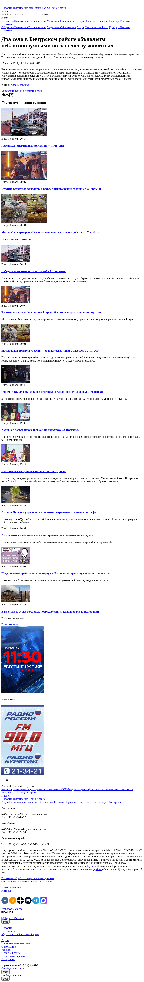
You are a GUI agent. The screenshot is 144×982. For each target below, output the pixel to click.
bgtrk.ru (91, 866)
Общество (7, 21)
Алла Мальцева (19, 84)
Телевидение (20, 7)
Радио (5, 802)
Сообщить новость (12, 968)
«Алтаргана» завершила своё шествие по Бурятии (33, 471)
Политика (7, 24)
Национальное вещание (23, 802)
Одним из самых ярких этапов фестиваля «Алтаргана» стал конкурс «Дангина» (52, 391)
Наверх (5, 795)
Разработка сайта (11, 908)
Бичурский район (11, 90)
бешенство (29, 90)
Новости (6, 7)
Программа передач (95, 802)
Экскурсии (114, 802)
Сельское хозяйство (96, 21)
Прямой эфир (47, 7)
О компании (46, 802)
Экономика (21, 21)
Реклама (59, 802)
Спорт (80, 21)
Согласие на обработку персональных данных (29, 881)
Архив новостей (11, 887)
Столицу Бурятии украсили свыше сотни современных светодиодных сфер (49, 512)
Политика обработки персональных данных (27, 878)
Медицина (53, 21)
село (39, 90)
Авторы (6, 890)
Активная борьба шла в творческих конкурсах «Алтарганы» (40, 429)
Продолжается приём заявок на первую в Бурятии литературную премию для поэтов (55, 573)
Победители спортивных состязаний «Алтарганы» (33, 145)
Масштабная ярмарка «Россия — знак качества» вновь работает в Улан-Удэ (50, 232)
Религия (125, 21)
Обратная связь (74, 802)
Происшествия (37, 21)
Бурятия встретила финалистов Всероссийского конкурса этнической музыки (51, 188)
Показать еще (9, 624)
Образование (68, 21)
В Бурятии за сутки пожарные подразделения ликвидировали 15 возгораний (50, 611)
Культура (114, 21)
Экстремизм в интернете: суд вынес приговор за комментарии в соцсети (47, 535)
